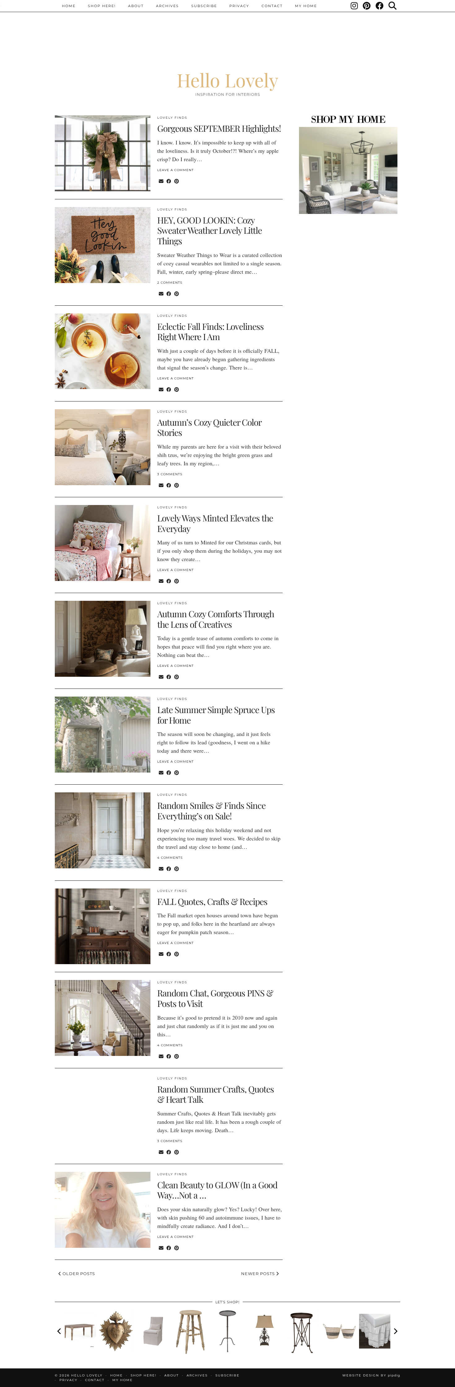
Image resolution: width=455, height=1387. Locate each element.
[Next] (395, 1331)
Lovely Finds (172, 118)
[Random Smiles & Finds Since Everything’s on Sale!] (102, 830)
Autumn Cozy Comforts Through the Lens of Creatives (215, 619)
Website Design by (371, 1375)
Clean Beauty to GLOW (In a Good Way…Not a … (217, 1190)
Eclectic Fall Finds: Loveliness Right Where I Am (210, 332)
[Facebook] (379, 6)
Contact (272, 6)
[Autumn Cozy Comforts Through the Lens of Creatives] (102, 639)
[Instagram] (354, 6)
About (136, 6)
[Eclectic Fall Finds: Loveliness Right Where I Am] (102, 351)
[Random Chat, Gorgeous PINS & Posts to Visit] (102, 1018)
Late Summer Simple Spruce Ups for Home (216, 715)
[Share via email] (161, 181)
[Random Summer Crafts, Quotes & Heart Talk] (102, 1114)
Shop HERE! (102, 6)
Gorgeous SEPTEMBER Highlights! (219, 128)
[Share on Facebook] (169, 181)
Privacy (239, 6)
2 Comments (169, 283)
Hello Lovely (227, 79)
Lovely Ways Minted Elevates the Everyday (215, 523)
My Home (306, 6)
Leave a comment (175, 170)
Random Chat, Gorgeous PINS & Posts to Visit (215, 998)
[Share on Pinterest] (176, 181)
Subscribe (204, 6)
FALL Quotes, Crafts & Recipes (212, 901)
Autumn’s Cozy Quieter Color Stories (209, 427)
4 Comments (170, 858)
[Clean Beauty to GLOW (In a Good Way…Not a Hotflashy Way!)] (102, 1210)
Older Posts (78, 1273)
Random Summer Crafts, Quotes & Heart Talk (215, 1094)
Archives (167, 6)
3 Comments (169, 474)
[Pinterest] (367, 6)
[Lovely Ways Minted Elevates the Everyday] (102, 543)
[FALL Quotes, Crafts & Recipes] (102, 926)
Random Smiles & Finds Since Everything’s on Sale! (211, 811)
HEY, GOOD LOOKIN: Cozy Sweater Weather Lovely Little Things (209, 230)
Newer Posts (258, 1273)
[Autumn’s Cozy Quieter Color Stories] (102, 447)
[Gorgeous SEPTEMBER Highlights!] (102, 153)
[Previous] (60, 1331)
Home (69, 6)
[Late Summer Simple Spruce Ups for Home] (102, 735)
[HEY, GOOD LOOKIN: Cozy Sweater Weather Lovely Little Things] (102, 245)
